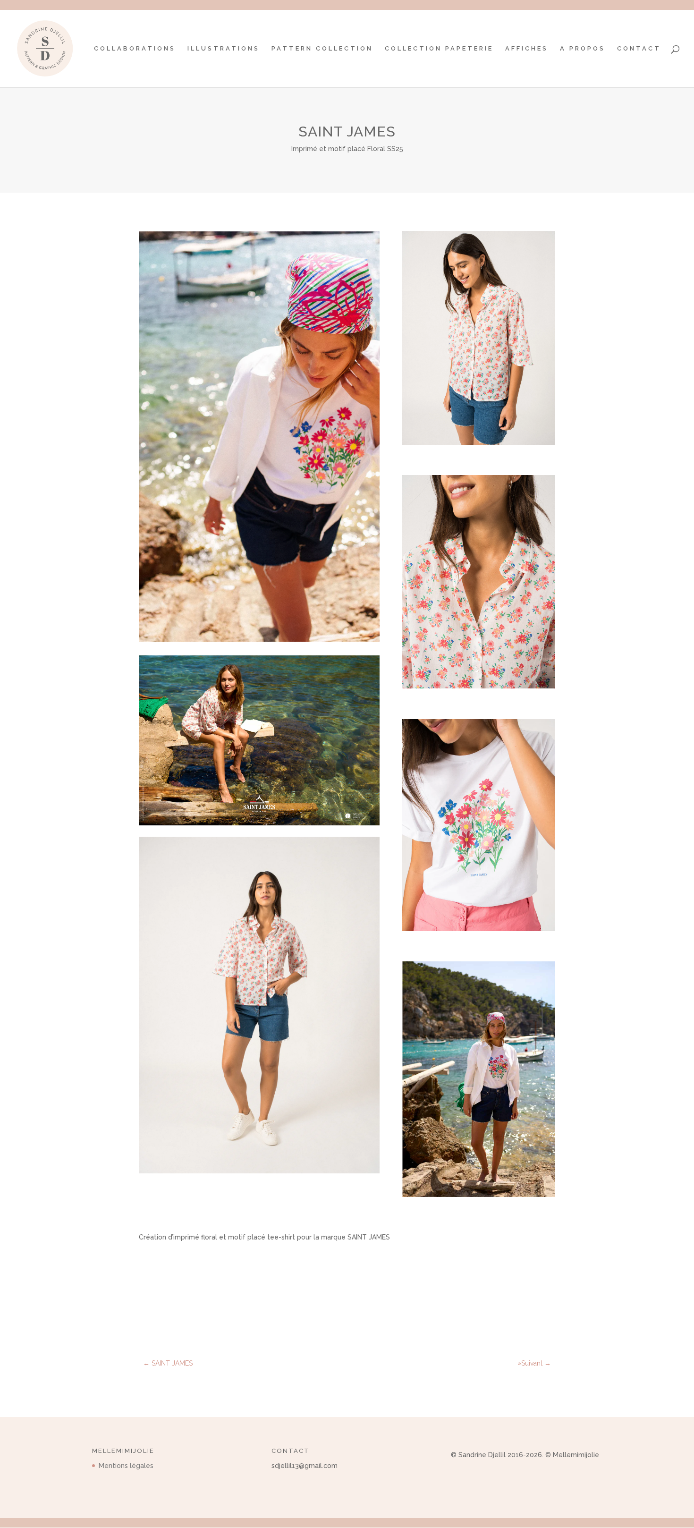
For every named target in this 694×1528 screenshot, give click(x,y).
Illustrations (223, 48)
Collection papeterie (439, 48)
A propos (582, 48)
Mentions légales (126, 1465)
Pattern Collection (322, 48)
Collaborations (135, 48)
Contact (639, 48)
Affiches (526, 48)
